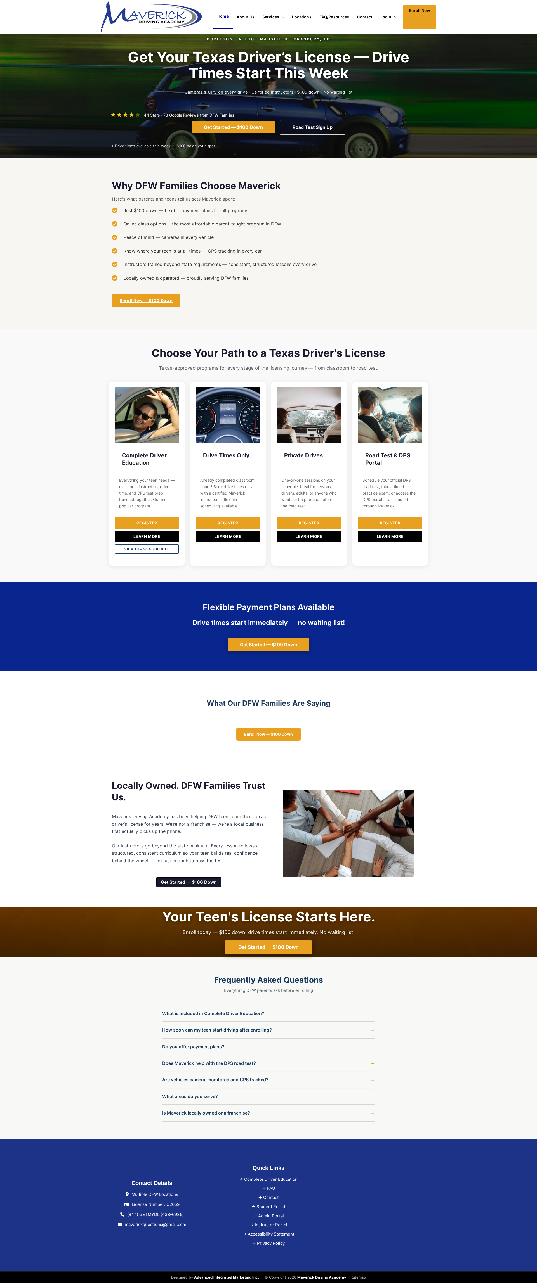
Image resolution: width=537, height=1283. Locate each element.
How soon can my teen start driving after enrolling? (217, 1030)
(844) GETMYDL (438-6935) (155, 1214)
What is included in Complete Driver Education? (213, 1013)
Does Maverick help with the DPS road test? (209, 1063)
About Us (246, 17)
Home (223, 16)
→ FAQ (268, 1188)
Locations (301, 17)
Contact (365, 17)
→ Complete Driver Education (268, 1179)
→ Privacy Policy (268, 1243)
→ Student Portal (268, 1206)
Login (386, 17)
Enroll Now (419, 10)
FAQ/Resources (334, 17)
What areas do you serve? (190, 1096)
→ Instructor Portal (268, 1224)
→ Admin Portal (268, 1215)
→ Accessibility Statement (268, 1234)
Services (270, 17)
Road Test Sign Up (313, 127)
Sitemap (359, 1277)
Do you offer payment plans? (193, 1046)
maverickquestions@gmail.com (155, 1224)
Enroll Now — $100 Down (146, 300)
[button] (281, 17)
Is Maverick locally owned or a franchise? (206, 1113)
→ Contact (268, 1197)
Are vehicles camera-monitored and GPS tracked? (215, 1079)
